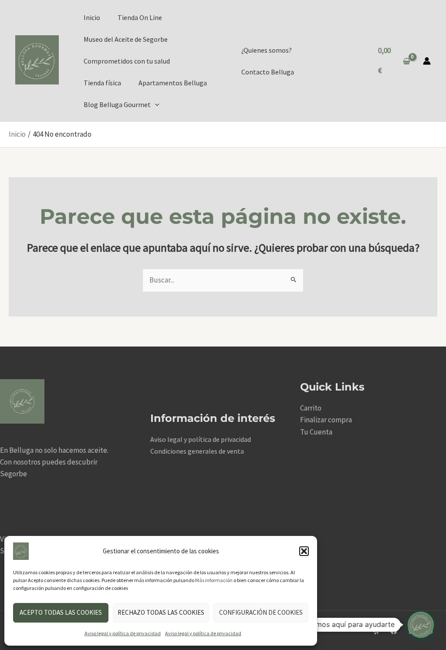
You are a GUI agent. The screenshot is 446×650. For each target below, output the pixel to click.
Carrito (310, 408)
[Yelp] (375, 630)
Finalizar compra (326, 419)
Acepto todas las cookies (61, 612)
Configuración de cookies (261, 612)
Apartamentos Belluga (173, 82)
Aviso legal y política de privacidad (122, 633)
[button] (304, 551)
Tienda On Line (140, 17)
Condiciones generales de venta (197, 451)
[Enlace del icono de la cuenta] (427, 61)
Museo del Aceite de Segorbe (126, 39)
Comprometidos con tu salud (127, 61)
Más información (214, 580)
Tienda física (102, 82)
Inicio (92, 17)
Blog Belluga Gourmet (117, 104)
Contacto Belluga (267, 71)
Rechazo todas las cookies (161, 612)
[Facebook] (393, 630)
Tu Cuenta (316, 432)
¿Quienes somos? (266, 50)
